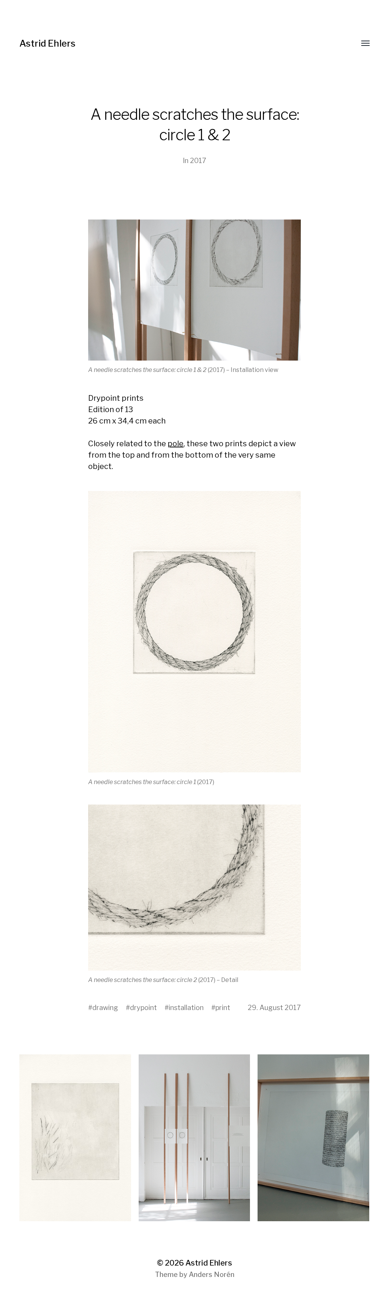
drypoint (143, 1008)
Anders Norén (211, 1274)
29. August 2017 (274, 1008)
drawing (105, 1008)
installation (186, 1008)
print (222, 1008)
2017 (198, 161)
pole (175, 443)
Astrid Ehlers (47, 43)
